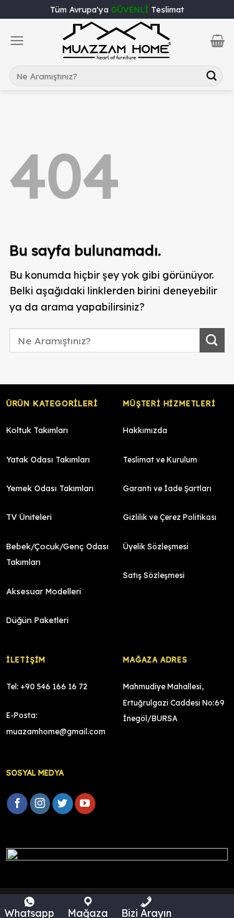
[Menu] (16, 40)
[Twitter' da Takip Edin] (62, 803)
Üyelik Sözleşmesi (155, 546)
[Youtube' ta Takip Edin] (85, 803)
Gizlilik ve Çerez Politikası (170, 517)
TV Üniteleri (29, 517)
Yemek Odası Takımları (50, 488)
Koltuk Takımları (37, 430)
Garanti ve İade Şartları (167, 488)
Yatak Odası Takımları (48, 459)
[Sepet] (217, 40)
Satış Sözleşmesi (154, 575)
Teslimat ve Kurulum (160, 459)
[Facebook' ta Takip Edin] (17, 803)
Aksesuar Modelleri (43, 591)
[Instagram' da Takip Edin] (40, 803)
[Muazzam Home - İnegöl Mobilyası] (117, 41)
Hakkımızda (145, 430)
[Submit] (211, 76)
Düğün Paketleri (37, 620)
